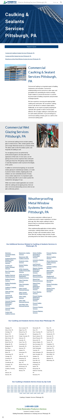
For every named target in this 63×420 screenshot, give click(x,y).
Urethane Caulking (52, 266)
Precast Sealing (37, 303)
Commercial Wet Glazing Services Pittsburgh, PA (18, 56)
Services (35, 261)
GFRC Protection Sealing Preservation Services (24, 271)
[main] (25, 24)
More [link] (54, 2)
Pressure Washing (52, 253)
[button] (61, 2)
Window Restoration (52, 284)
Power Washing (37, 292)
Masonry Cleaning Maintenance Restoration (38, 270)
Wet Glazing (50, 280)
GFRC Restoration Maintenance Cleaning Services (24, 276)
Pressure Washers (38, 311)
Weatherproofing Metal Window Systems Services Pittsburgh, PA (22, 59)
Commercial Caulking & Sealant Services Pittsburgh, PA (19, 53)
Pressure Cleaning (38, 307)
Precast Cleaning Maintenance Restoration (37, 297)
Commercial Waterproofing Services (9, 297)
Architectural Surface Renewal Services (10, 267)
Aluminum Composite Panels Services (10, 254)
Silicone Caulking (51, 257)
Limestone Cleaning (38, 260)
